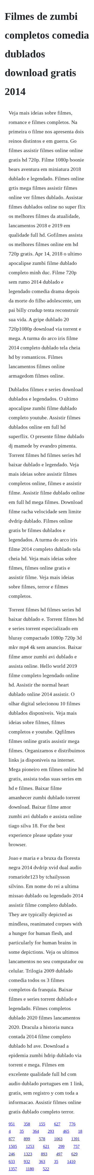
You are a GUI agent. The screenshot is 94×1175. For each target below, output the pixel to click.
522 (46, 1169)
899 (27, 1139)
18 (80, 1131)
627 (57, 1124)
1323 (28, 1154)
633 (12, 1161)
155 (42, 1124)
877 (12, 1139)
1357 (13, 1169)
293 (51, 1131)
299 (61, 1146)
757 (76, 1146)
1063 (58, 1139)
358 (27, 1124)
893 (44, 1154)
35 (22, 1131)
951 (12, 1124)
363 (42, 1161)
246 (12, 1154)
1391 (75, 1139)
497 (59, 1154)
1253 (30, 1146)
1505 (13, 1146)
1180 (30, 1169)
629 (74, 1154)
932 (27, 1161)
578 (42, 1139)
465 (66, 1131)
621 (46, 1146)
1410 (71, 1161)
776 (72, 1124)
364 (36, 1131)
